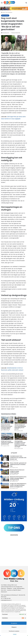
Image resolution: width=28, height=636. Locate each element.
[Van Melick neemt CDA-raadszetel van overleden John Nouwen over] (5, 458)
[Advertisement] (14, 550)
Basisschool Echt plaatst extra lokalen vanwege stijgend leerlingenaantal (6, 427)
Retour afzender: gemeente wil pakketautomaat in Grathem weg (18, 464)
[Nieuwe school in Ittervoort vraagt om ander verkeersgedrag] (5, 472)
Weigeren (14, 627)
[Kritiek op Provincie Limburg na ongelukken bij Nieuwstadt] (7, 436)
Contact (14, 634)
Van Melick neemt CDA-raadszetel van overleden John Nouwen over (18, 457)
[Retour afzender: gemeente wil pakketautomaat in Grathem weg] (5, 465)
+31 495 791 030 (6, 598)
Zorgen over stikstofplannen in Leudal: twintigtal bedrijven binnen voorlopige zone (18, 485)
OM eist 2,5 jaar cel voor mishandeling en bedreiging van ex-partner (20, 427)
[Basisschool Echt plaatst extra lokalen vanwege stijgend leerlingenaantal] (7, 420)
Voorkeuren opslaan (14, 631)
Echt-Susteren (9, 12)
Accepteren (14, 623)
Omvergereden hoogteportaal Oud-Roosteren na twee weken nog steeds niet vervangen (20, 444)
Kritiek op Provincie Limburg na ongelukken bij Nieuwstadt (7, 443)
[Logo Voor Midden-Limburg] (9, 2)
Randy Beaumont (5, 32)
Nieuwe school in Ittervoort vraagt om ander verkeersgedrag (17, 471)
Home (3, 12)
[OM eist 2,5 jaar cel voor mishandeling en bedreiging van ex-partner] (21, 420)
